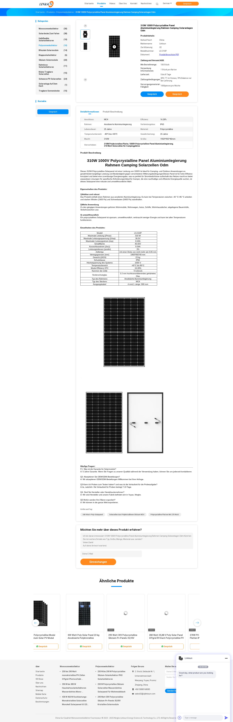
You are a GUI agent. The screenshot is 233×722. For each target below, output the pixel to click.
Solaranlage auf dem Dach (53, 85)
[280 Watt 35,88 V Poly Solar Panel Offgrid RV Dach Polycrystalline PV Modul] (136, 613)
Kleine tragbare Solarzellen (53, 73)
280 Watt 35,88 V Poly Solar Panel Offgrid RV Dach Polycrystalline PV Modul (136, 638)
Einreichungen (98, 561)
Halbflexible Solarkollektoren (53, 39)
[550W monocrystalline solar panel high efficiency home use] (114, 47)
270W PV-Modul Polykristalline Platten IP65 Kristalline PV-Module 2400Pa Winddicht (176, 638)
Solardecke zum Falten (53, 33)
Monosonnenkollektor (53, 29)
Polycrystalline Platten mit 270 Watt (165, 515)
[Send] (226, 718)
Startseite (40, 671)
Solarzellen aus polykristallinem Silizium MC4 (126, 515)
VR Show (39, 679)
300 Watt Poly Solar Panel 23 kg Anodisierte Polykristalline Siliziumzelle (53, 638)
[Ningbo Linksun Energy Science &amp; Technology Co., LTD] (46, 4)
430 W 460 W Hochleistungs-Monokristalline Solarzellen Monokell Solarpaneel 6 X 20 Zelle (74, 701)
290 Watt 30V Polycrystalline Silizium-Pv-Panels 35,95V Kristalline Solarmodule (92, 638)
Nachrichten (41, 687)
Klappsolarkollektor (53, 55)
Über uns (39, 683)
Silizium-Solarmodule (53, 60)
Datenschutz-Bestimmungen (42, 700)
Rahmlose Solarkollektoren (53, 66)
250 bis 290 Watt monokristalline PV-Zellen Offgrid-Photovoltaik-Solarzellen (73, 675)
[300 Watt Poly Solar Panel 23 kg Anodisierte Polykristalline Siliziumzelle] (54, 613)
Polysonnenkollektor (53, 45)
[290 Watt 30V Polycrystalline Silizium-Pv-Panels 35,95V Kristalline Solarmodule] (95, 613)
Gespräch (187, 4)
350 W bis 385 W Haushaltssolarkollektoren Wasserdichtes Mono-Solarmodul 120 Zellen (74, 688)
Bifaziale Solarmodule (53, 50)
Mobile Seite (41, 694)
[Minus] (226, 658)
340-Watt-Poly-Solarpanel (93, 515)
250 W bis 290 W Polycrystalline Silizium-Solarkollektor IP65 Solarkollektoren (111, 675)
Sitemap (39, 690)
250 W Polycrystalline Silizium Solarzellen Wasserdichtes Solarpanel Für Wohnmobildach (111, 688)
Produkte (40, 675)
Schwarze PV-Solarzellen (53, 79)
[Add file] (179, 718)
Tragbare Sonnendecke (53, 91)
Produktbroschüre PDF (169, 55)
